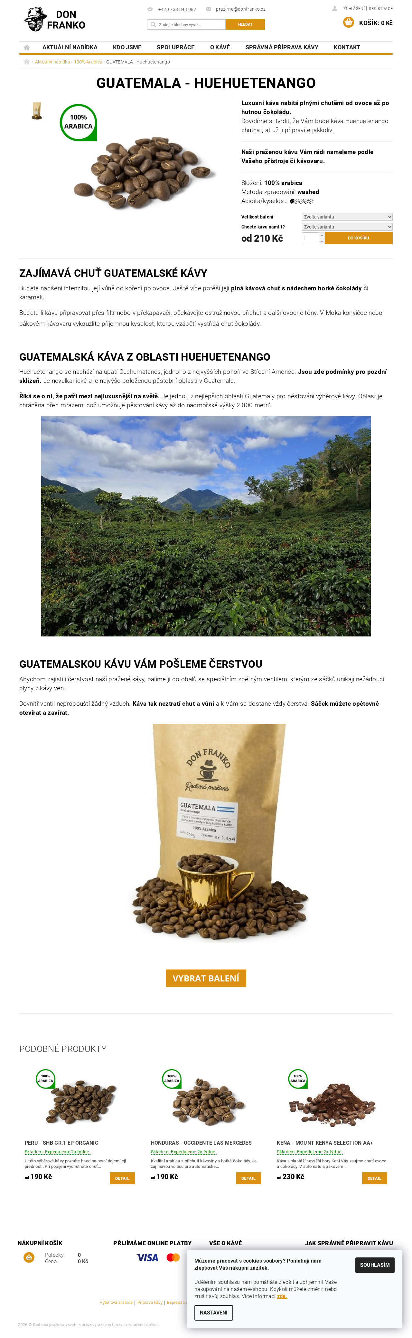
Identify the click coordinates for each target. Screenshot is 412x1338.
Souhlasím (375, 1265)
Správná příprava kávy (282, 47)
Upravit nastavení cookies (135, 1325)
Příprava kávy (150, 1302)
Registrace (381, 8)
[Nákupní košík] (28, 1258)
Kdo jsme (127, 47)
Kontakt (347, 47)
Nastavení (214, 1313)
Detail (122, 1178)
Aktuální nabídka (70, 47)
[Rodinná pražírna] (55, 19)
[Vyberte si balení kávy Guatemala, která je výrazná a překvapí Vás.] (206, 977)
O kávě (220, 47)
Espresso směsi (182, 1302)
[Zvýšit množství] (322, 235)
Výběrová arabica (116, 1302)
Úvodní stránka (27, 47)
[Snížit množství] (322, 241)
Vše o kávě (225, 1243)
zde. (282, 1296)
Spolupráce (175, 47)
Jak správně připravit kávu (349, 1243)
